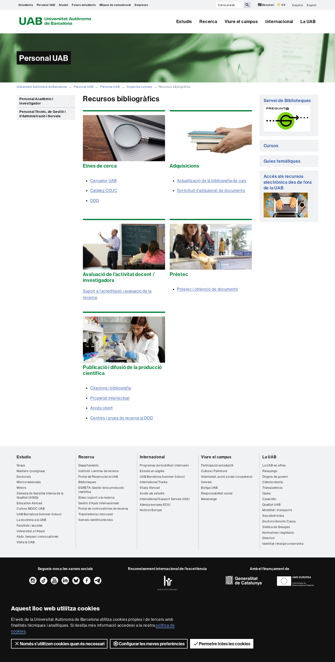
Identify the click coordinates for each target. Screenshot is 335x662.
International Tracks (154, 482)
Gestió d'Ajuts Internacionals (98, 503)
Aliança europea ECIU (155, 504)
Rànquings (269, 471)
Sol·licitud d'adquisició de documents (211, 190)
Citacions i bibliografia (110, 387)
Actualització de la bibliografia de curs (211, 180)
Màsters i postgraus (31, 471)
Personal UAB (46, 5)
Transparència (272, 488)
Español (297, 5)
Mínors (21, 488)
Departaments (88, 465)
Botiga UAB (209, 488)
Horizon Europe (151, 510)
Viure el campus (241, 21)
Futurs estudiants (84, 5)
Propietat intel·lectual (109, 398)
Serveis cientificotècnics (95, 520)
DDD (94, 200)
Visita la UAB (26, 542)
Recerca (208, 21)
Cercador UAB (103, 180)
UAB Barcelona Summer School (39, 514)
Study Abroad (150, 488)
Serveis (206, 482)
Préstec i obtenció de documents (207, 289)
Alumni (63, 5)
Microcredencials (29, 482)
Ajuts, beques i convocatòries (37, 536)
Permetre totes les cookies (224, 644)
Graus (21, 465)
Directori (268, 5)
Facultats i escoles (30, 525)
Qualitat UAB (271, 504)
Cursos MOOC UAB (31, 508)
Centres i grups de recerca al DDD (121, 417)
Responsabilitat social (216, 493)
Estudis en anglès (152, 471)
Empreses (141, 5)
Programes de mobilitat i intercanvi (164, 465)
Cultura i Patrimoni (214, 471)
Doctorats (24, 476)
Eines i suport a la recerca (96, 497)
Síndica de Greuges (276, 527)
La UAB (308, 21)
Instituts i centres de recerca (98, 471)
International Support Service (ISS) (165, 499)
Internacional (279, 21)
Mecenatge (209, 499)
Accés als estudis (152, 493)
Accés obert (101, 407)
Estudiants (26, 5)
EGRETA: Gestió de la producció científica (101, 490)
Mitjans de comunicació (115, 5)
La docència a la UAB (31, 520)
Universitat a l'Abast (31, 531)
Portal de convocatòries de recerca (103, 508)
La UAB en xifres (274, 465)
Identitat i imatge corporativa (283, 543)
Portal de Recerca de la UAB (98, 476)
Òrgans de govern (275, 476)
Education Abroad (29, 503)
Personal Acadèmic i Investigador (36, 101)
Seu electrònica (273, 515)
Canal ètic (269, 499)
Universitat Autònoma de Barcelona (42, 87)
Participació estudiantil (217, 465)
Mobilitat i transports (277, 510)
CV (283, 5)
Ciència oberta (272, 482)
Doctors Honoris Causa (279, 521)
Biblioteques (87, 482)
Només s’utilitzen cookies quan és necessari (62, 644)
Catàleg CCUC (103, 190)
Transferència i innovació (95, 514)
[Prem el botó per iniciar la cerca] (247, 5)
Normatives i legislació (278, 532)
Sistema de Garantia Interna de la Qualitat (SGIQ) (40, 495)
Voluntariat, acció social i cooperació (226, 476)
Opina (266, 493)
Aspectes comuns (139, 87)
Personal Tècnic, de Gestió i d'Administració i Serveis (42, 113)
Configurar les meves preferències (152, 644)
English (312, 5)
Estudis (184, 21)
